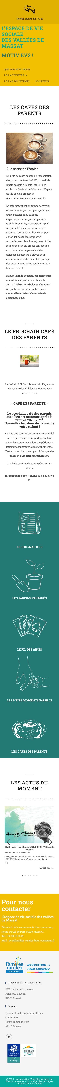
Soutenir (42, 81)
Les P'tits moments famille (29, 700)
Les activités (14, 75)
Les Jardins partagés (29, 598)
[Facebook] (9, 1037)
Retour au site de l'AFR (30, 18)
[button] (50, 841)
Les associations (17, 81)
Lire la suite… (46, 867)
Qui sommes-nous (17, 69)
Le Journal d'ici (29, 547)
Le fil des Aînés (29, 649)
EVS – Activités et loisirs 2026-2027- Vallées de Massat (29, 848)
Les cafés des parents (29, 751)
